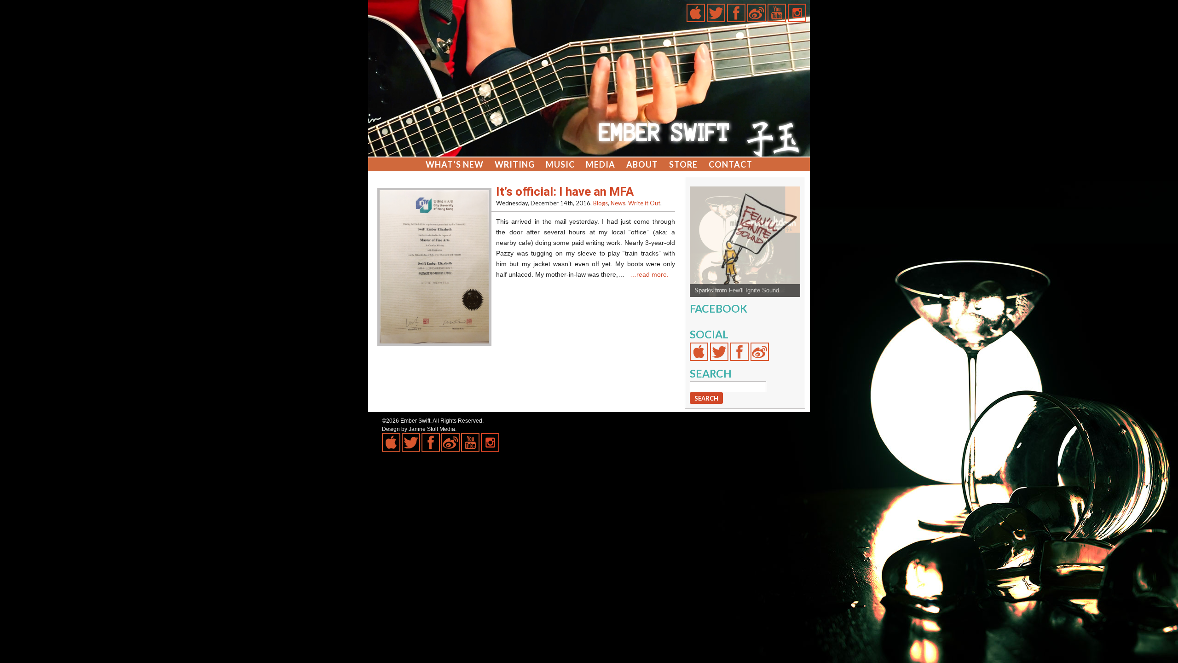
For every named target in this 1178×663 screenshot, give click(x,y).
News (618, 203)
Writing (515, 164)
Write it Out (644, 203)
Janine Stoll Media (432, 429)
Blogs (600, 203)
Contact (730, 164)
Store (683, 164)
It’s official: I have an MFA (565, 191)
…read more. (649, 274)
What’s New (455, 164)
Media (600, 164)
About (642, 164)
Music (560, 164)
